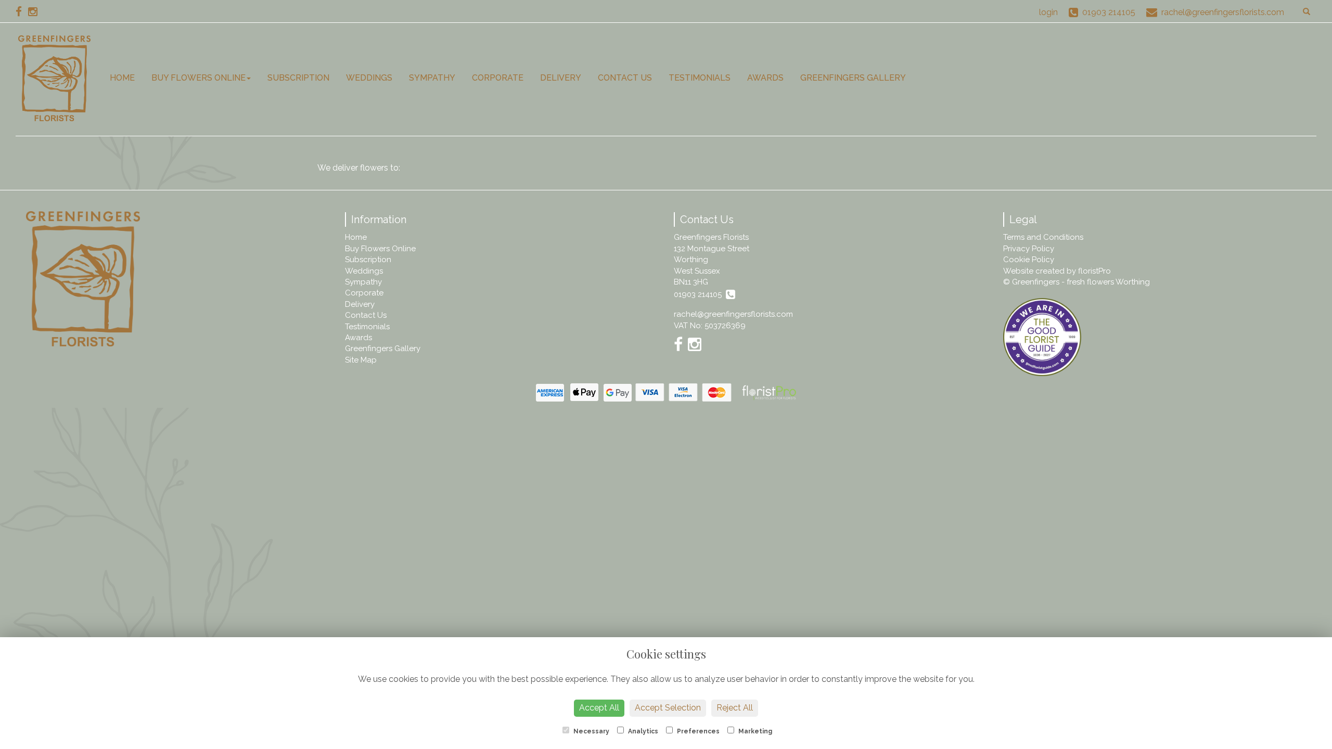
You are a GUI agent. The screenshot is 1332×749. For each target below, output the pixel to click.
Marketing (754, 731)
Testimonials (700, 78)
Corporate (497, 78)
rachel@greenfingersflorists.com (733, 314)
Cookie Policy (1028, 259)
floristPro (1094, 271)
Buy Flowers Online (198, 78)
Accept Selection (668, 708)
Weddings (369, 78)
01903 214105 (700, 294)
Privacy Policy (1028, 248)
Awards (765, 78)
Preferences (697, 731)
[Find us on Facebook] (22, 11)
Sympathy (432, 78)
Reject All (734, 708)
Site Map (361, 360)
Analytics (642, 731)
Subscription (298, 78)
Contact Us (625, 78)
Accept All (599, 708)
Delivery (560, 78)
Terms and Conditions (1043, 237)
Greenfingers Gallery (853, 78)
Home (122, 78)
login (1048, 12)
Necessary (590, 731)
